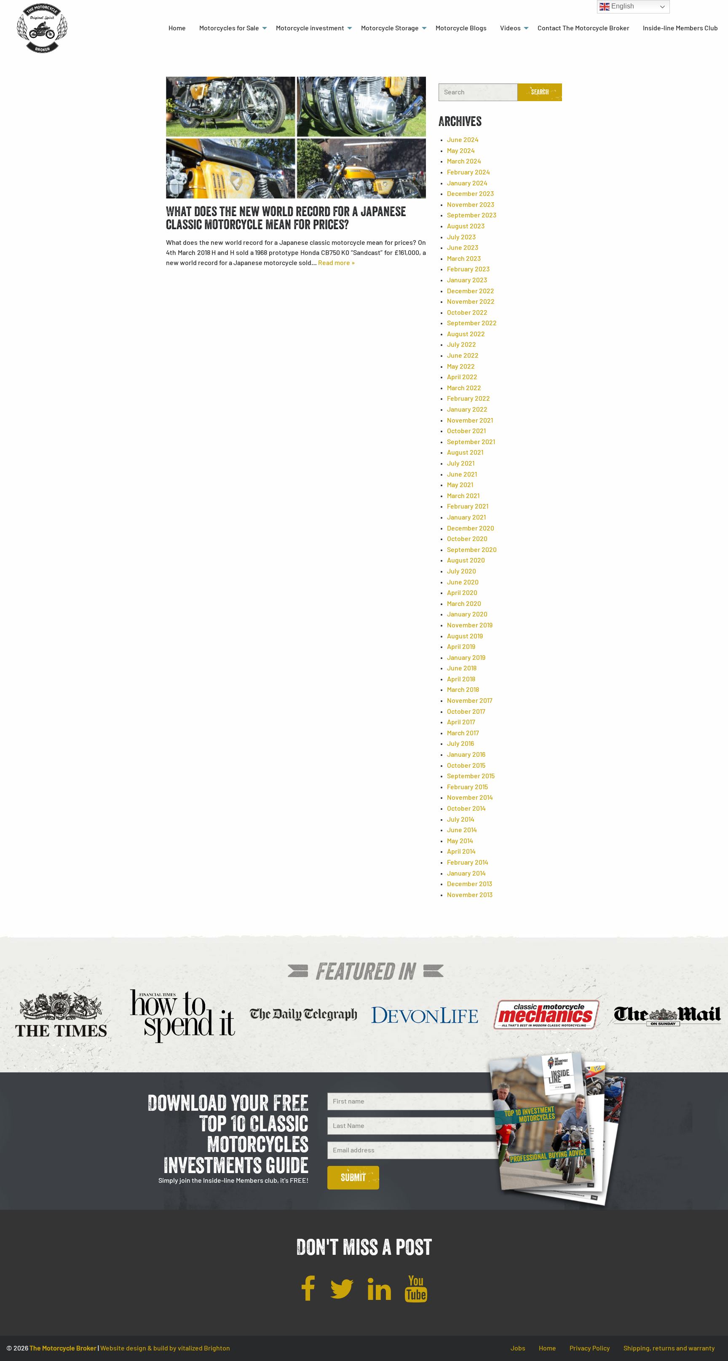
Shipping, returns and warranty (669, 1348)
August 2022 (466, 334)
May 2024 (461, 150)
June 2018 (461, 668)
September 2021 (471, 442)
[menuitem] (177, 28)
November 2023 (470, 204)
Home (177, 28)
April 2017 (461, 722)
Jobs (518, 1348)
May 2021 (460, 485)
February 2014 (467, 862)
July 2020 (461, 571)
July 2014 (460, 819)
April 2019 (461, 646)
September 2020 (472, 550)
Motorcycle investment (310, 28)
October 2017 (466, 711)
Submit (353, 1177)
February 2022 (468, 398)
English (622, 6)
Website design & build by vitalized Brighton (165, 1348)
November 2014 (470, 797)
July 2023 (461, 237)
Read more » (336, 263)
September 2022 (472, 323)
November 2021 (470, 420)
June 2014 (462, 830)
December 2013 (469, 884)
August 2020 (466, 560)
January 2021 (466, 517)
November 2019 (469, 625)
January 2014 (466, 873)
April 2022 (462, 377)
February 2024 (468, 172)
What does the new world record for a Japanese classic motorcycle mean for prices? (286, 217)
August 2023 (465, 226)
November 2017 (469, 700)
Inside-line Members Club (680, 28)
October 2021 (466, 431)
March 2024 (464, 161)
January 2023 (467, 280)
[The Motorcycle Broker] (42, 27)
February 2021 (467, 506)
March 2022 (464, 388)
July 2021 (460, 463)
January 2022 (467, 409)
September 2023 (471, 215)
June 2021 (462, 474)
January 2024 (467, 183)
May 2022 (461, 366)
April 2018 (461, 679)
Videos (510, 28)
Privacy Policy (590, 1348)
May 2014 (460, 841)
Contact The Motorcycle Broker (583, 28)
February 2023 (468, 269)
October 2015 (466, 765)
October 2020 (467, 539)
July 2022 (461, 344)
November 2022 (471, 301)
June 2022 (463, 355)
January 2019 (466, 657)
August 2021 (465, 452)
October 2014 (466, 808)
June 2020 (463, 582)
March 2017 (463, 733)
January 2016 (466, 754)
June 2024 (463, 140)
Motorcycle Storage (390, 28)
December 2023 (470, 193)
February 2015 (467, 787)
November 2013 (469, 895)
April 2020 (462, 592)
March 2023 (464, 258)
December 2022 (470, 291)
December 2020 (470, 528)
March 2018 (463, 689)
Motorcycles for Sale (229, 28)
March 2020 (464, 603)
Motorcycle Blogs (461, 28)
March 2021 (463, 496)
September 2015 (471, 776)
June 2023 (462, 247)
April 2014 (461, 851)
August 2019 (465, 636)
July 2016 (460, 743)
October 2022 (467, 312)
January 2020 (467, 614)
